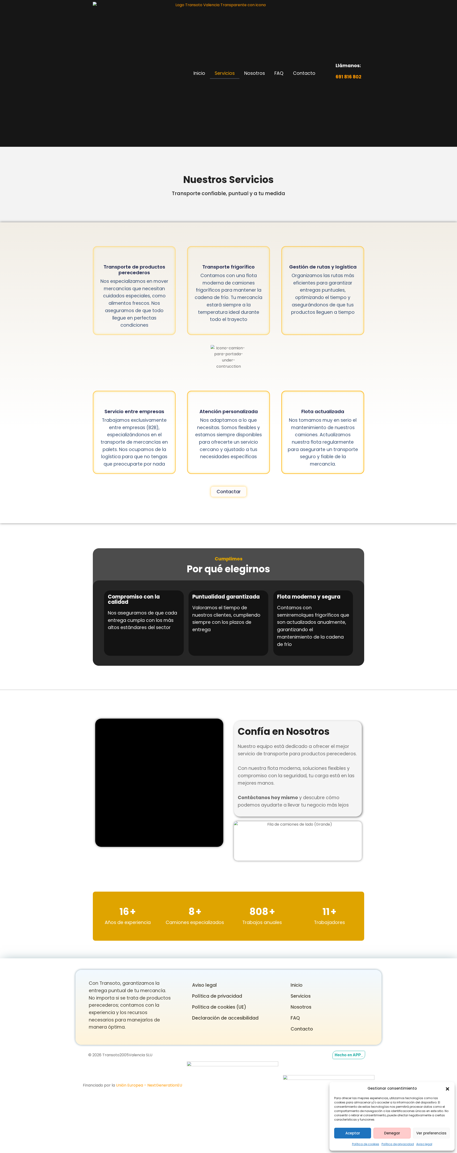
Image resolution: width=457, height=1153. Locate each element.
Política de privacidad (398, 1144)
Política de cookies (365, 1144)
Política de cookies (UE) (219, 1007)
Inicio (199, 73)
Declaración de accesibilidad (225, 1018)
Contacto (304, 73)
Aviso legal (424, 1144)
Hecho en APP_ (349, 1055)
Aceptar (352, 1133)
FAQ (278, 73)
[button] (447, 1088)
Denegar (392, 1133)
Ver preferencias (431, 1133)
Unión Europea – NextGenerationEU (149, 1085)
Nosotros (254, 73)
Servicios (225, 73)
